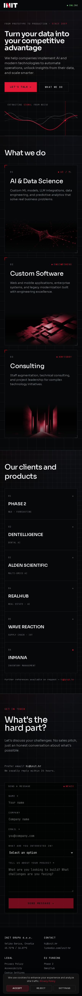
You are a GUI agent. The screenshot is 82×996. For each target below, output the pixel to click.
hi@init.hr (67, 679)
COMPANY (14, 812)
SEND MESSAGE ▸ (41, 903)
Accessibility (13, 968)
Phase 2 (48, 963)
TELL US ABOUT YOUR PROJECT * (32, 863)
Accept (17, 988)
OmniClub (49, 968)
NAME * (13, 796)
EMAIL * (14, 829)
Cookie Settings (15, 972)
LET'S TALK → (20, 86)
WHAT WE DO (54, 87)
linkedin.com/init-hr (57, 948)
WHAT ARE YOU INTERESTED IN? (31, 846)
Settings (65, 988)
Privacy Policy (14, 963)
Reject (41, 988)
